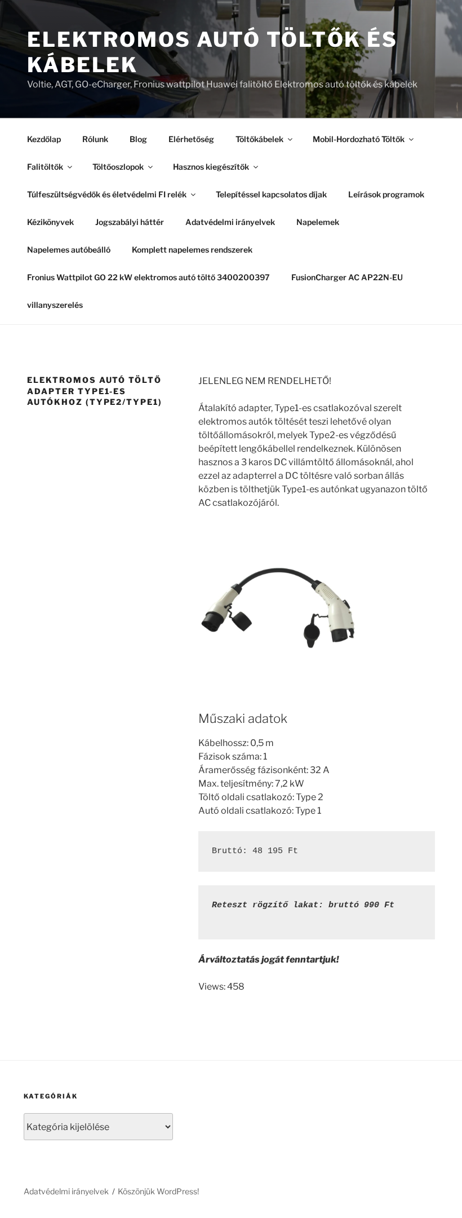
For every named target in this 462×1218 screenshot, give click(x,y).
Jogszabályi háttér (129, 222)
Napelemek (317, 222)
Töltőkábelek (259, 139)
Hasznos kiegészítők (211, 166)
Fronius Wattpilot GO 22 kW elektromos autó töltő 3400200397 (148, 277)
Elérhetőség (191, 139)
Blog (138, 139)
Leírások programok (386, 194)
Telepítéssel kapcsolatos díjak (271, 194)
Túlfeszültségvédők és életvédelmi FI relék (106, 194)
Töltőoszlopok (118, 166)
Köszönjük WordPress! (158, 1191)
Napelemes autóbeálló (68, 249)
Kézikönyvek (50, 222)
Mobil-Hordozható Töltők (359, 139)
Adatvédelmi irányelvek (230, 222)
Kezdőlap (44, 139)
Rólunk (95, 139)
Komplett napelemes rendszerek (192, 249)
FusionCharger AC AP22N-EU (347, 277)
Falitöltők (45, 166)
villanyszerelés (55, 305)
